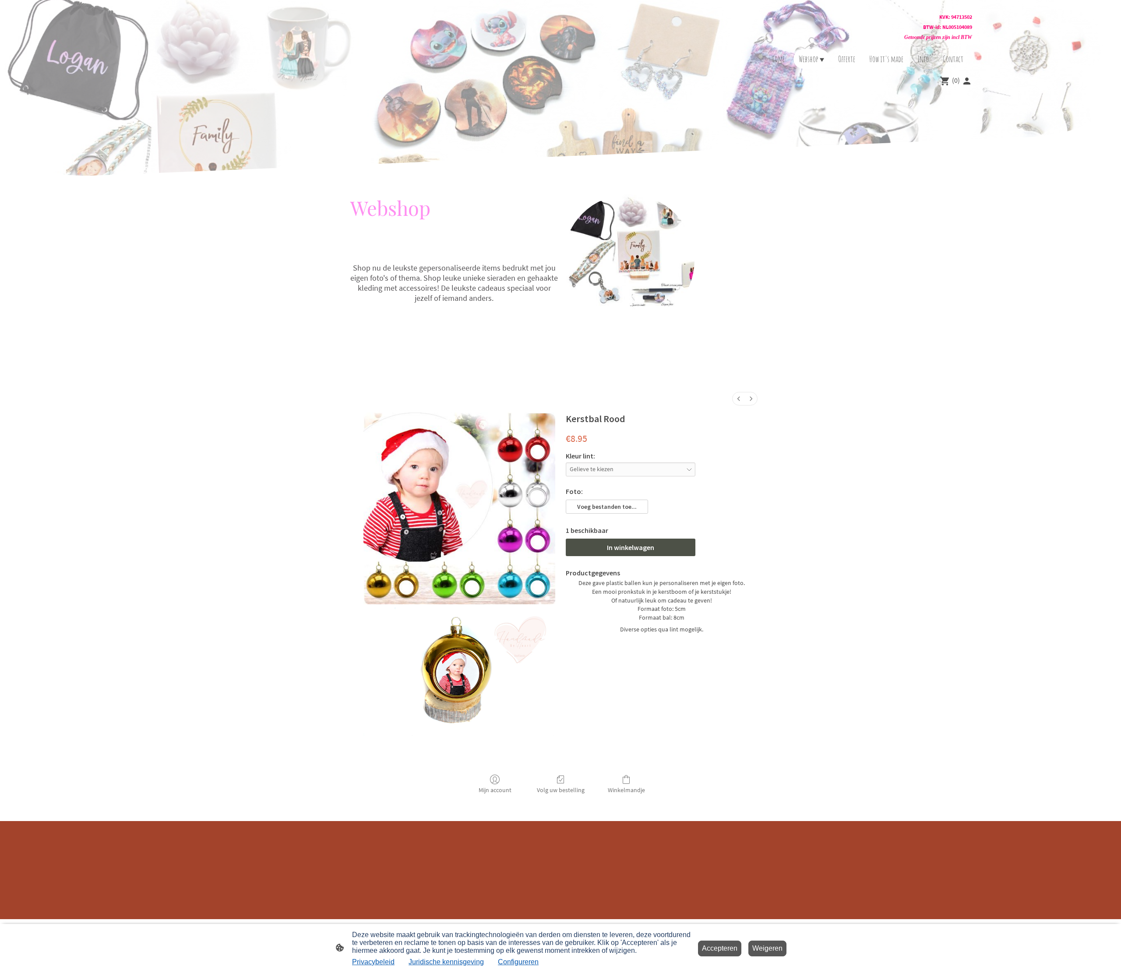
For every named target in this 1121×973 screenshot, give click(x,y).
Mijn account (495, 790)
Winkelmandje (626, 790)
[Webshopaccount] (967, 81)
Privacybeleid (373, 962)
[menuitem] (739, 398)
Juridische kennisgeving (446, 962)
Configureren (518, 962)
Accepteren (719, 948)
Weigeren (767, 948)
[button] (607, 507)
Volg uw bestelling (561, 790)
